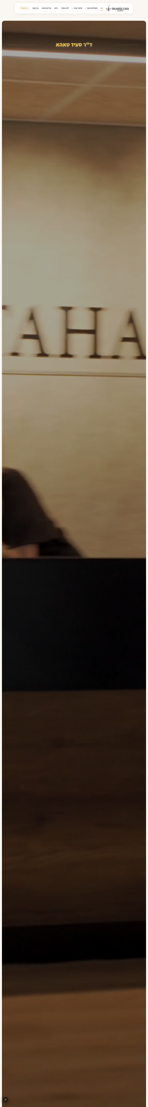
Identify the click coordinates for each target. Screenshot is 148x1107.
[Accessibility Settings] (5, 1099)
